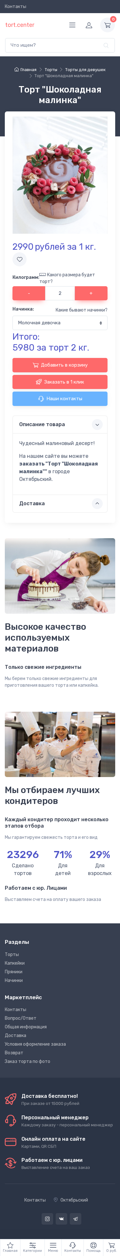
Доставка (15, 1035)
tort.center (19, 24)
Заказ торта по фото (27, 1061)
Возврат (14, 1053)
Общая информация (26, 1027)
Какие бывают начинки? (82, 310)
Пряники (13, 972)
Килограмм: (25, 277)
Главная (28, 69)
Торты (12, 954)
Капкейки (15, 963)
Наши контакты (64, 398)
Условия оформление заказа (35, 1044)
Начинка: (23, 309)
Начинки (14, 980)
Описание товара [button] (42, 424)
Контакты (15, 6)
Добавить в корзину (64, 365)
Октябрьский (74, 1200)
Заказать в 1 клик (64, 382)
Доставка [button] (32, 503)
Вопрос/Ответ (20, 1018)
